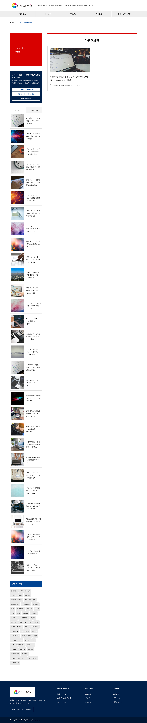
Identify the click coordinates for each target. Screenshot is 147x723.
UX (33, 640)
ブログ (87, 698)
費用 (18, 613)
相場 (26, 627)
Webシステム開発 (30, 600)
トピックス (18, 110)
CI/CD (37, 609)
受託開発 (25, 613)
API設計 (27, 640)
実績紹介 (73, 14)
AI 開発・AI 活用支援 (26, 90)
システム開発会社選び (17, 645)
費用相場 (35, 604)
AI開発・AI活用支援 (64, 698)
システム (34, 631)
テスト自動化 (15, 653)
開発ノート (30, 645)
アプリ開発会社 (26, 636)
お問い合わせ (117, 702)
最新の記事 (34, 110)
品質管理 (13, 618)
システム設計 (26, 604)
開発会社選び (15, 604)
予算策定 (13, 649)
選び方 (33, 618)
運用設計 (13, 622)
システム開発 (25, 631)
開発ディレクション (25, 622)
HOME (12, 22)
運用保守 (24, 653)
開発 (35, 636)
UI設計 (36, 622)
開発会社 (29, 609)
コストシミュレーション (18, 658)
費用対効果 (20, 609)
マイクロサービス (16, 640)
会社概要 (116, 694)
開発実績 (88, 694)
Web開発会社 (24, 618)
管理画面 (30, 649)
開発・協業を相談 (124, 14)
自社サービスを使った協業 (26, 94)
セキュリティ (15, 636)
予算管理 (33, 613)
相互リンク (116, 698)
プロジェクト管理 (16, 595)
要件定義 (13, 591)
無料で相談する (26, 99)
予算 (12, 613)
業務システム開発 (16, 600)
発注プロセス (32, 658)
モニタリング (15, 663)
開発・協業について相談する (22, 709)
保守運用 (27, 595)
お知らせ (88, 702)
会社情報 (99, 14)
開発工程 (22, 649)
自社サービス (61, 702)
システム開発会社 (25, 591)
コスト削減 (14, 631)
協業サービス (61, 694)
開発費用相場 (34, 627)
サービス (48, 14)
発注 (12, 609)
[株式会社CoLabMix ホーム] (22, 692)
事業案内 (22, 14)
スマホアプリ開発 (16, 627)
